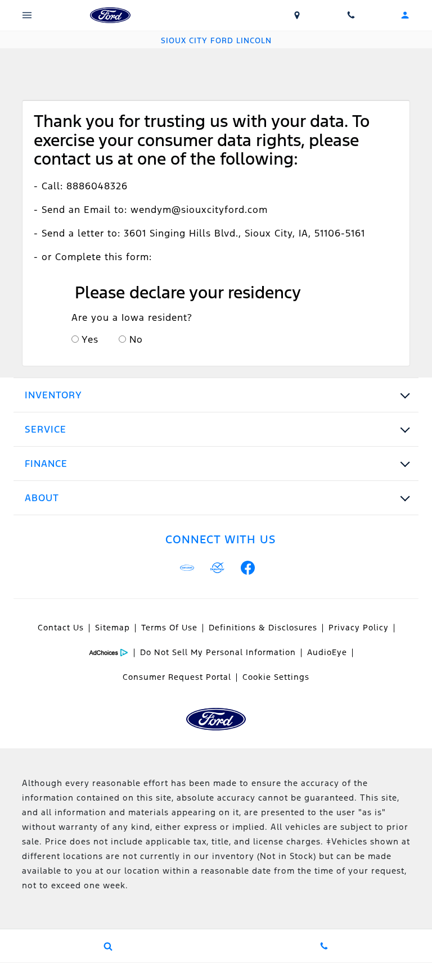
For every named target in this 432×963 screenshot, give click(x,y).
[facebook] (248, 568)
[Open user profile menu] (405, 15)
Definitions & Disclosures (263, 628)
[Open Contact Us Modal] (324, 946)
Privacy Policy (358, 628)
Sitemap (112, 628)
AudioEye (327, 652)
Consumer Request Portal (177, 677)
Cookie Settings (275, 677)
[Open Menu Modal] (27, 15)
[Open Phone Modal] (351, 15)
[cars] (187, 568)
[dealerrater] (217, 568)
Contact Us (61, 628)
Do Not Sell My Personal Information (218, 652)
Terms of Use (169, 628)
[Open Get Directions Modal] (297, 15)
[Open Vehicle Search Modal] (108, 946)
